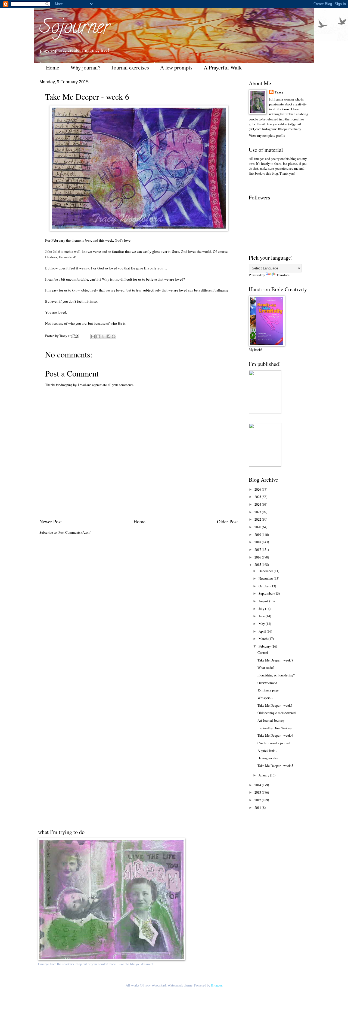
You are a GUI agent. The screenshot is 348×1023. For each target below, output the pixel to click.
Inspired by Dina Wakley (274, 727)
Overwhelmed (267, 682)
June (262, 616)
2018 (258, 541)
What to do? (265, 667)
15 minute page (268, 690)
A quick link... (267, 750)
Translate (283, 274)
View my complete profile (267, 135)
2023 (258, 511)
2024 (258, 504)
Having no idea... (269, 757)
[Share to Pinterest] (113, 336)
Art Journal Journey (270, 720)
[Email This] (93, 336)
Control (262, 652)
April (263, 631)
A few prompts (176, 67)
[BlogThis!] (98, 336)
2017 (258, 549)
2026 (258, 489)
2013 (258, 792)
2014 (258, 784)
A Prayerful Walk (223, 67)
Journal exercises (130, 67)
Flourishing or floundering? (276, 675)
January (264, 775)
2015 (258, 564)
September (266, 593)
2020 (258, 526)
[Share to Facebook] (108, 336)
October (265, 586)
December (266, 570)
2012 (258, 799)
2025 (258, 496)
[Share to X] (103, 336)
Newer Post (50, 521)
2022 (258, 519)
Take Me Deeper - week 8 (275, 660)
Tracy (279, 92)
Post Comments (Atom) (74, 532)
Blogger (216, 985)
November (266, 578)
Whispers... (265, 697)
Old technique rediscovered (276, 712)
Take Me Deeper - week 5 (275, 765)
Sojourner (74, 29)
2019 (258, 534)
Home (52, 67)
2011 (258, 807)
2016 (258, 557)
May (262, 623)
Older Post (227, 521)
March (263, 638)
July (262, 608)
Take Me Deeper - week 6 (275, 735)
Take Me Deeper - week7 (274, 705)
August (264, 601)
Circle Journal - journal (273, 742)
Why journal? (85, 67)
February (265, 646)
